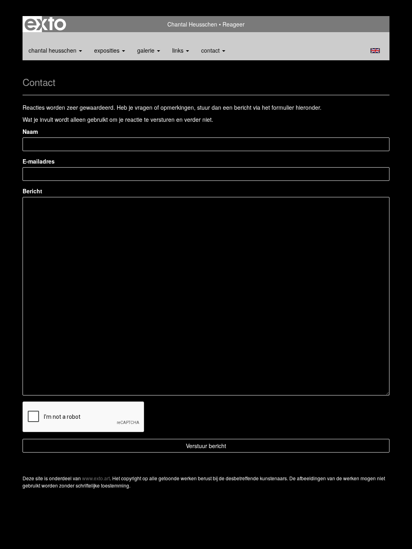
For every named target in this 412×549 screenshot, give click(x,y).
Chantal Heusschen (192, 24)
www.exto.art (96, 478)
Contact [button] (211, 50)
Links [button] (178, 50)
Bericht (32, 191)
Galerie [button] (146, 50)
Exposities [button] (107, 50)
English (375, 50)
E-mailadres (39, 161)
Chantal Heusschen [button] (53, 50)
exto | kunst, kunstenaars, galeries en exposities (45, 24)
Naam (30, 131)
